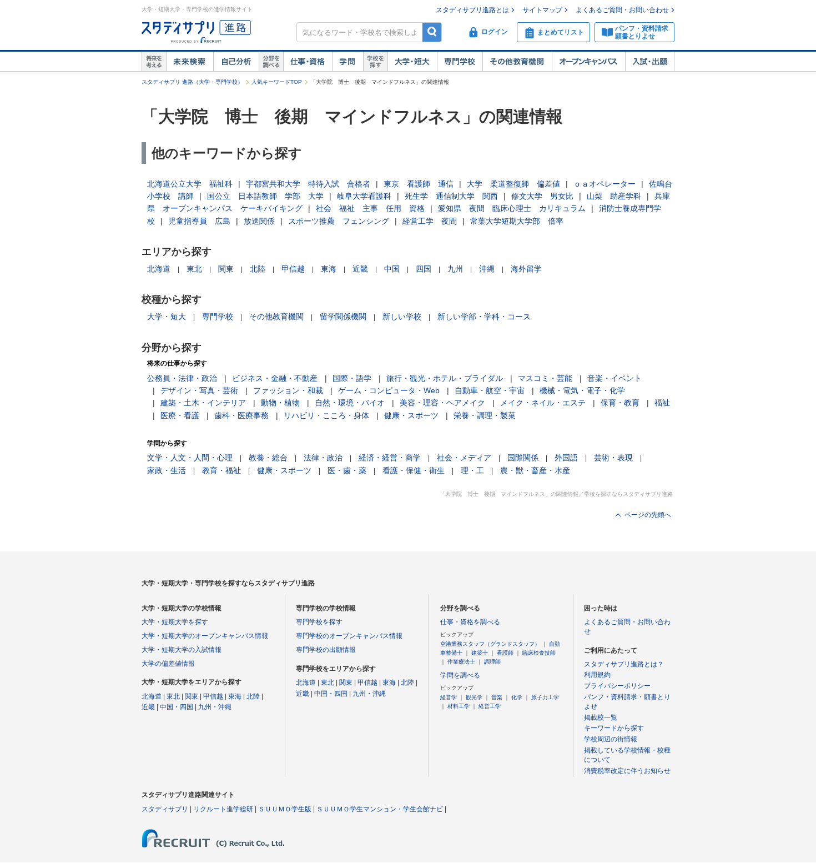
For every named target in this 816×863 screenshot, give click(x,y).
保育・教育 (620, 402)
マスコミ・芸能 (545, 378)
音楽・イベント (614, 378)
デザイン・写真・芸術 (199, 390)
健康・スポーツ (411, 415)
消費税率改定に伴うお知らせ (627, 771)
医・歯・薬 (347, 470)
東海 (328, 268)
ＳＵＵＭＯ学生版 (284, 809)
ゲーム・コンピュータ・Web (389, 390)
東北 (194, 268)
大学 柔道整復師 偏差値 (513, 183)
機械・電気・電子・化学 (582, 390)
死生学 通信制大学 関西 (451, 196)
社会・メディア (464, 457)
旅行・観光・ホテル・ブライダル (444, 378)
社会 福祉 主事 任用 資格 (370, 208)
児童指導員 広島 (199, 221)
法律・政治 (323, 457)
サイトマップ (542, 10)
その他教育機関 (517, 62)
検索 (432, 32)
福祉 (662, 402)
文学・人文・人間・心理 (190, 457)
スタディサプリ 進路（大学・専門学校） (192, 82)
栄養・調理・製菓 (485, 415)
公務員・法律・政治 (182, 378)
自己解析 (236, 62)
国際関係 (522, 457)
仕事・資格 (307, 62)
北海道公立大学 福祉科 (190, 183)
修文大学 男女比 (542, 196)
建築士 (479, 653)
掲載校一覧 (600, 717)
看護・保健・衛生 (413, 470)
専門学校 (459, 62)
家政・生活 (166, 470)
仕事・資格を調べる (470, 622)
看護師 (505, 653)
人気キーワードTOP (276, 82)
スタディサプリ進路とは (472, 10)
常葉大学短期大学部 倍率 (516, 221)
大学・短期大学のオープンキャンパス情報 (205, 636)
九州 (455, 268)
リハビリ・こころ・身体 (326, 415)
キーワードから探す (614, 728)
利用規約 (597, 675)
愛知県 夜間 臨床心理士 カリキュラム (512, 208)
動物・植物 (280, 402)
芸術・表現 (613, 457)
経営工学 (489, 706)
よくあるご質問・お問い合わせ (622, 10)
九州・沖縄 (214, 707)
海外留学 (526, 268)
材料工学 (458, 706)
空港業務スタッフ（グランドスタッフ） (490, 644)
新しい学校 (401, 316)
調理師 (492, 662)
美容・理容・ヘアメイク (442, 402)
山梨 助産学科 (614, 196)
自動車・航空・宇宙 (490, 390)
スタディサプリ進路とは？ (624, 664)
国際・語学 (352, 378)
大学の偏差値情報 (168, 664)
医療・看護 (179, 415)
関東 (226, 268)
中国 (392, 268)
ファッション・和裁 (288, 390)
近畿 (360, 268)
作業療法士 (461, 662)
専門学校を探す (319, 622)
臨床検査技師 (539, 653)
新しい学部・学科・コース (484, 316)
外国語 (566, 457)
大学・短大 (412, 62)
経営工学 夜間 (429, 221)
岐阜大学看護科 (364, 196)
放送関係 (259, 221)
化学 (516, 697)
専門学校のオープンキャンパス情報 (349, 636)
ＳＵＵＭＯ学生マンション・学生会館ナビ (379, 809)
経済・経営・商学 (390, 457)
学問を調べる (460, 675)
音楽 (496, 697)
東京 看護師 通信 (419, 183)
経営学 (448, 697)
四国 (423, 268)
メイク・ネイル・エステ (543, 402)
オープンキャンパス (588, 62)
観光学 (474, 697)
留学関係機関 (343, 316)
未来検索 (189, 62)
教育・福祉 (221, 470)
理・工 (472, 470)
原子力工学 (545, 697)
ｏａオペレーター (604, 183)
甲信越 (293, 268)
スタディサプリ (165, 809)
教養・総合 (268, 457)
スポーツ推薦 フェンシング (338, 221)
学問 (347, 62)
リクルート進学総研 (223, 809)
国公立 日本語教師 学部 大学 (265, 196)
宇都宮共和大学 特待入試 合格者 (308, 183)
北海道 (158, 268)
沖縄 (487, 268)
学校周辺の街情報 (610, 739)
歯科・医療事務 (241, 415)
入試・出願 (649, 62)
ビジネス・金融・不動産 (275, 378)
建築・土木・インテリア (203, 402)
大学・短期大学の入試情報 (181, 650)
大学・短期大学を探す (175, 622)
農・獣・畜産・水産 (535, 470)
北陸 (257, 268)
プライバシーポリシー (617, 686)
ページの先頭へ (647, 515)
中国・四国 (176, 707)
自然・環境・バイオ (350, 402)
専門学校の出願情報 (326, 650)
